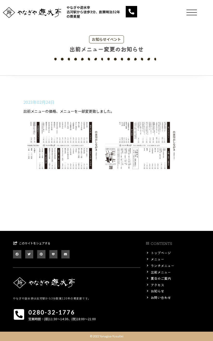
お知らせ (99, 39)
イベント (113, 39)
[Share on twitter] (29, 254)
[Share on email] (65, 254)
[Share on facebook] (17, 254)
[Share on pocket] (53, 254)
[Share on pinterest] (41, 254)
